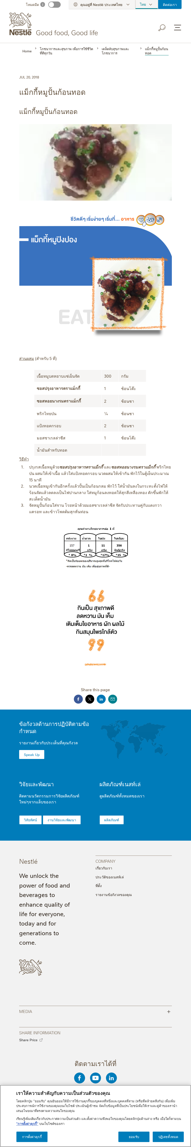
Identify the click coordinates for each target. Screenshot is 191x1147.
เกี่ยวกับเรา (104, 868)
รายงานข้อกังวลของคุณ (114, 894)
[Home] (54, 24)
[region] (95, 1116)
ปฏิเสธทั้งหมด (168, 1136)
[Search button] (162, 28)
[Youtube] (95, 1078)
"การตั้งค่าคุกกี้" (27, 1123)
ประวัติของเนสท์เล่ (110, 877)
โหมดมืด (32, 4)
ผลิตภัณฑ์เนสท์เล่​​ (120, 784)
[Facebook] (79, 1078)
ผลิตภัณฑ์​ (111, 820)
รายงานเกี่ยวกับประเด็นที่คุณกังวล (48, 742)
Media (95, 1011)
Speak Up (32, 754)
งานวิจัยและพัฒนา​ (62, 820)
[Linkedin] (111, 1078)
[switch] (54, 4)
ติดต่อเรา (170, 4)
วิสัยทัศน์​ (30, 820)
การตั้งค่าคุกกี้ (32, 1136)
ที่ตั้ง (99, 885)
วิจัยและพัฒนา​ (36, 784)
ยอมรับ (134, 1136)
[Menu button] (178, 28)
